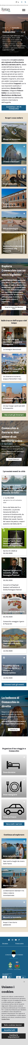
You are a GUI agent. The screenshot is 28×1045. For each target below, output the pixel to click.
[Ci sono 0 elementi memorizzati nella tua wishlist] (21, 2)
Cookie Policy (6, 1019)
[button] (17, 2)
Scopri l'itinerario (14, 459)
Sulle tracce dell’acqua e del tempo (14, 321)
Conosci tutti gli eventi (14, 684)
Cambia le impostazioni (13, 1036)
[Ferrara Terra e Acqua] (7, 10)
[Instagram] (12, 939)
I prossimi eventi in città (14, 471)
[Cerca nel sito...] (25, 2)
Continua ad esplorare (14, 835)
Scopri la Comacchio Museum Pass (14, 308)
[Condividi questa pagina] (24, 32)
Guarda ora (13, 729)
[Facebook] (9, 939)
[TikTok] (19, 939)
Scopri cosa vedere (14, 118)
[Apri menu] (23, 10)
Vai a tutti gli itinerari (14, 415)
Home (4, 28)
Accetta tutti (9, 1030)
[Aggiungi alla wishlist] (22, 32)
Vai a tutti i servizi (14, 824)
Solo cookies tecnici (13, 1025)
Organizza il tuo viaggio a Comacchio (14, 749)
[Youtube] (16, 939)
